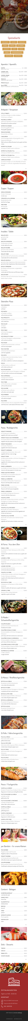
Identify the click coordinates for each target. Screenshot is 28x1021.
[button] (2, 3)
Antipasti (5, 42)
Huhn (21, 48)
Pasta (12, 45)
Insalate (21, 42)
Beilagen (8, 55)
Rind (14, 48)
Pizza (5, 45)
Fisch (6, 52)
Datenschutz (18, 1018)
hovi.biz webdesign (18, 1012)
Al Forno (20, 45)
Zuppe (13, 42)
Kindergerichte (17, 52)
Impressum (9, 1018)
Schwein (6, 48)
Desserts (18, 55)
